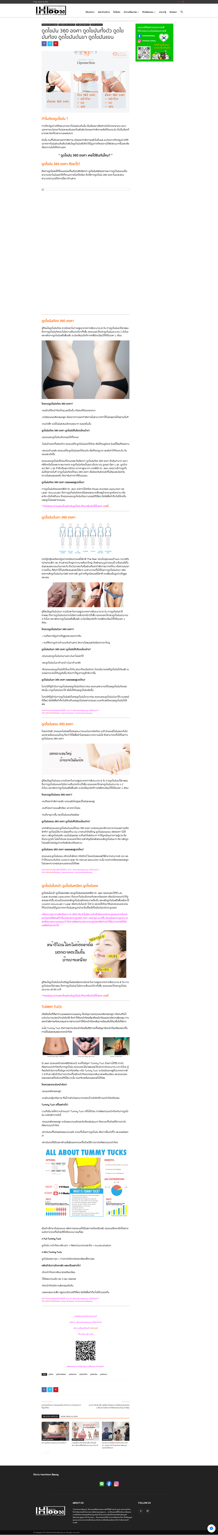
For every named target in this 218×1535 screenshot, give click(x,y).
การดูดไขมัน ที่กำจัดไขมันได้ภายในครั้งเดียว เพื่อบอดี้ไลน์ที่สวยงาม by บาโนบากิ (85, 1444)
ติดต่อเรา (173, 12)
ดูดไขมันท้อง (93, 1374)
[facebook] (109, 1486)
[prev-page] (43, 1452)
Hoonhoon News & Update (56, 21)
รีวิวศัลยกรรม (148, 12)
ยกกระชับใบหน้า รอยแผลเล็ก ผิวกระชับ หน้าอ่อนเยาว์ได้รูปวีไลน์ (61, 1406)
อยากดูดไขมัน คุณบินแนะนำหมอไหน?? (54, 1443)
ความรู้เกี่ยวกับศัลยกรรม (83, 25)
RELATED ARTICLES (50, 1416)
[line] (101, 1486)
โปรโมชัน (116, 12)
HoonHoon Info (107, 1440)
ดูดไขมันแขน (103, 1374)
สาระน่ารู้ (162, 12)
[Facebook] (179, 2)
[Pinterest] (55, 43)
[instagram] (116, 1486)
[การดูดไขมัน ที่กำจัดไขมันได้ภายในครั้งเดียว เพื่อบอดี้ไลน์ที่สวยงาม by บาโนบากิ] (85, 1431)
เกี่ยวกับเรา (90, 12)
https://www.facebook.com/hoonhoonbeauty (74, 713)
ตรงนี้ (105, 506)
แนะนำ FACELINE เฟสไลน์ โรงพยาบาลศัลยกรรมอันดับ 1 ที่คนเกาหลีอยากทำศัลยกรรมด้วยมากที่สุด (109, 1406)
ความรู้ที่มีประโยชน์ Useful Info (76, 21)
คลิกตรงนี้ (49, 713)
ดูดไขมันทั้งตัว (83, 1374)
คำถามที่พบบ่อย (130, 12)
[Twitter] (49, 43)
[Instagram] (183, 2)
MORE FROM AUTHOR (69, 1416)
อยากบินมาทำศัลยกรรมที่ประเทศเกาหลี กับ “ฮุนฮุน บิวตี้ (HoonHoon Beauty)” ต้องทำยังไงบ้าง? (114, 1445)
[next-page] (47, 1452)
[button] (182, 12)
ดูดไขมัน (51, 1374)
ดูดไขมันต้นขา (73, 1374)
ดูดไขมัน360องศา (61, 1374)
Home (43, 21)
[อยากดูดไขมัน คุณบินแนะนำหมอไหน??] (55, 1431)
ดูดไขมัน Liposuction (96, 25)
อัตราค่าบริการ (104, 12)
